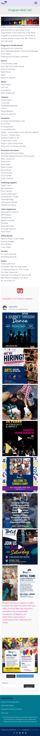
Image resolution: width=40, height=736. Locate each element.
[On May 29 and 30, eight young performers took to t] (20, 402)
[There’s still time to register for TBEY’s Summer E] (20, 619)
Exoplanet (25, 730)
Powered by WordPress (8, 730)
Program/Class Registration (10, 702)
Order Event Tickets (7, 705)
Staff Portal (4, 713)
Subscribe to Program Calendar (11, 709)
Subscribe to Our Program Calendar (17, 299)
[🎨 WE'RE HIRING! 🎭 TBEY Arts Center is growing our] (20, 366)
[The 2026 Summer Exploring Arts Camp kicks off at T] (20, 510)
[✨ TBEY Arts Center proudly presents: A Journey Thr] (20, 330)
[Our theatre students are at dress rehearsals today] (20, 547)
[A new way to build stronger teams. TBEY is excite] (20, 655)
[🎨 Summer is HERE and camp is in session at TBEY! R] (20, 474)
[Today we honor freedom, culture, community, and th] (20, 438)
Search (5, 683)
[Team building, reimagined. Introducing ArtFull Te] (20, 583)
